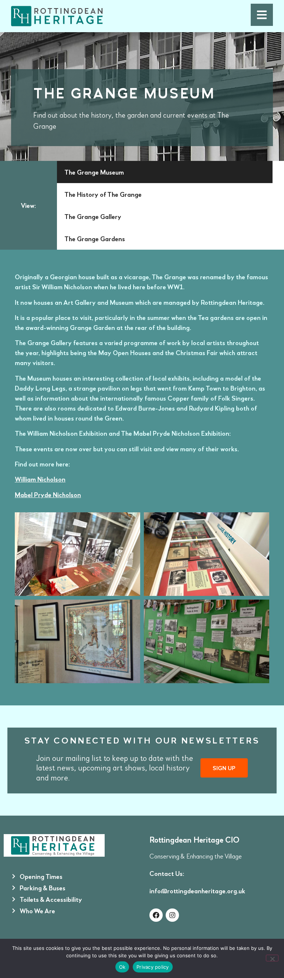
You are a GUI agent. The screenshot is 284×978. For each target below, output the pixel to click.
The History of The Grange (103, 194)
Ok (122, 967)
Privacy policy (152, 967)
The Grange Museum (94, 172)
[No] (272, 958)
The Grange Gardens (94, 239)
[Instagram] (172, 915)
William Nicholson (40, 479)
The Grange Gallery (92, 216)
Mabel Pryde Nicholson (48, 494)
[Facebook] (156, 915)
